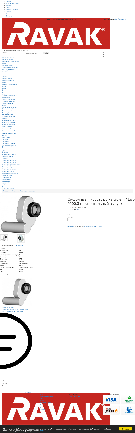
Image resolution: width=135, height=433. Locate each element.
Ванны (4, 55)
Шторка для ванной (8, 116)
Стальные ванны (7, 59)
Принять (125, 428)
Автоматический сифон (10, 173)
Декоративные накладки (10, 186)
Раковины (5, 139)
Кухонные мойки (7, 156)
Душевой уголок (7, 114)
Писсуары (5, 152)
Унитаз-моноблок (7, 129)
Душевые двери (7, 112)
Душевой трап (6, 179)
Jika (78, 209)
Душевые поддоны (8, 110)
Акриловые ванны (8, 57)
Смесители (5, 141)
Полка (4, 93)
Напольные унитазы (9, 120)
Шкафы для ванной (8, 101)
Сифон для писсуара (9, 169)
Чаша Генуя (6, 137)
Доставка (9, 14)
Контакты (9, 16)
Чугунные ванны (7, 65)
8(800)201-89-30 (74, 396)
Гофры (4, 184)
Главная (8, 1)
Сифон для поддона (9, 162)
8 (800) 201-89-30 (120, 19)
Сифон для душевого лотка (11, 165)
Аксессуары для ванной (10, 67)
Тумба (4, 88)
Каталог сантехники (12, 3)
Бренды (8, 5)
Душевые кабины (7, 103)
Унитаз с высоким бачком (10, 131)
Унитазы (4, 118)
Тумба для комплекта (9, 95)
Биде (3, 150)
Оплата (8, 12)
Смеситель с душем (8, 143)
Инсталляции (6, 148)
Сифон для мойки (8, 171)
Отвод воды (6, 181)
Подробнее (44, 430)
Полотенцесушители (9, 154)
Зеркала (4, 76)
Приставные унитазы (9, 124)
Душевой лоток (7, 175)
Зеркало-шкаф (7, 78)
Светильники (6, 97)
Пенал (4, 91)
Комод (4, 82)
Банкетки (5, 74)
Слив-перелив (6, 177)
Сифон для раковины (9, 160)
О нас (8, 7)
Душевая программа (9, 146)
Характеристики (7, 245)
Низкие (4, 105)
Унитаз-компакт (7, 127)
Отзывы (19, 245)
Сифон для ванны (8, 188)
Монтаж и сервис (12, 9)
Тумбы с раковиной (8, 99)
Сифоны (4, 158)
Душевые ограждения (9, 108)
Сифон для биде (7, 167)
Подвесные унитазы (8, 122)
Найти (46, 53)
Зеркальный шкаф (8, 80)
